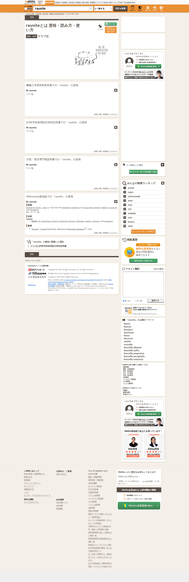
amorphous (46, 221)
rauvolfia (128, 344)
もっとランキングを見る (143, 231)
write (130, 201)
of (80, 207)
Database (80, 229)
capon (130, 192)
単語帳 (125, 390)
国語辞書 (126, 367)
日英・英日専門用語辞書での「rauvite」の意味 (53, 159)
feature (131, 222)
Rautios (127, 327)
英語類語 (64, 2)
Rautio (127, 324)
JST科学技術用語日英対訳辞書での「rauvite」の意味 (56, 122)
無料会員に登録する (143, 260)
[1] (85, 228)
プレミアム (148, 10)
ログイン (154, 10)
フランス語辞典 (94, 495)
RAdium (105, 207)
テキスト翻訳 (133, 268)
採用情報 (59, 508)
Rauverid (128, 338)
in (48, 207)
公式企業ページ (62, 502)
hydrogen (80, 221)
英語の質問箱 (93, 511)
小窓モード (133, 10)
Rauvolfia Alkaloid (132, 347)
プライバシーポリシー (32, 483)
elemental (66, 207)
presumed (88, 207)
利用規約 (27, 480)
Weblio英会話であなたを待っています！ (143, 431)
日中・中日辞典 (128, 373)
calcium (71, 221)
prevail (131, 188)
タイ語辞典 (126, 381)
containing (63, 221)
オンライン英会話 (102, 2)
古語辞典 (126, 377)
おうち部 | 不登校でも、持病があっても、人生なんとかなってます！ (100, 557)
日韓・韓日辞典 (128, 375)
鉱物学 (34, 221)
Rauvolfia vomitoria (133, 359)
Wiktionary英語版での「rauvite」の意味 (49, 196)
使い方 (140, 10)
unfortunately (134, 196)
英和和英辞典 (50, 2)
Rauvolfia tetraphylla (134, 356)
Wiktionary (32, 285)
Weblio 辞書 (30, 14)
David (44, 229)
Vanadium (34, 210)
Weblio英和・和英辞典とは (34, 474)
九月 (130, 209)
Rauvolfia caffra (131, 350)
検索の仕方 (28, 477)
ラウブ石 (34, 246)
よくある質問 (148, 481)
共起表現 (71, 2)
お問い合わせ (61, 474)
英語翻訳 (93, 2)
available (132, 213)
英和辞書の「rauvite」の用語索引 (33, 260)
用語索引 (106, 114)
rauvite (110, 284)
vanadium (108, 221)
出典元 (96, 114)
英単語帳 (78, 2)
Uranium (113, 207)
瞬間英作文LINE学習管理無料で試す (110, 30)
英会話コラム (127, 394)
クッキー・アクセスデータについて (37, 495)
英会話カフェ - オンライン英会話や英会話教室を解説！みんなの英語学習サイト (100, 548)
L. (41, 207)
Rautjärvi (128, 329)
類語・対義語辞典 (95, 477)
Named (29, 207)
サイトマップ (29, 486)
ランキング (113, 114)
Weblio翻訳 (159, 269)
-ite (38, 212)
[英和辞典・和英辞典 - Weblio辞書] (30, 1)
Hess (45, 207)
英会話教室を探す (129, 2)
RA (27, 212)
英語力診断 (85, 2)
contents (97, 207)
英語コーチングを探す (116, 2)
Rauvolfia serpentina (134, 353)
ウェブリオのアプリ (31, 502)
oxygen (88, 221)
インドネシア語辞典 (129, 379)
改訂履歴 (51, 286)
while (130, 226)
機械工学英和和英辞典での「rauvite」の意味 (52, 85)
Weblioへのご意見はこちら (128, 476)
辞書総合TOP (29, 489)
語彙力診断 (126, 392)
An (39, 221)
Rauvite (35, 229)
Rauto (127, 335)
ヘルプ (26, 492)
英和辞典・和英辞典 (42, 14)
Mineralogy (71, 229)
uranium (96, 221)
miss (130, 218)
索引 (100, 114)
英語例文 (58, 2)
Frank (38, 207)
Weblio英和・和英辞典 (56, 284)
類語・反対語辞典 (128, 369)
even (130, 205)
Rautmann (129, 332)
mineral (55, 221)
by (34, 207)
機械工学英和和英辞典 (57, 14)
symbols (74, 207)
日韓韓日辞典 (93, 492)
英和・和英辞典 (128, 371)
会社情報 (59, 505)
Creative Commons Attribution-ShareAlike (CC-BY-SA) (83, 280)
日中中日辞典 (93, 489)
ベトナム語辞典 (128, 383)
